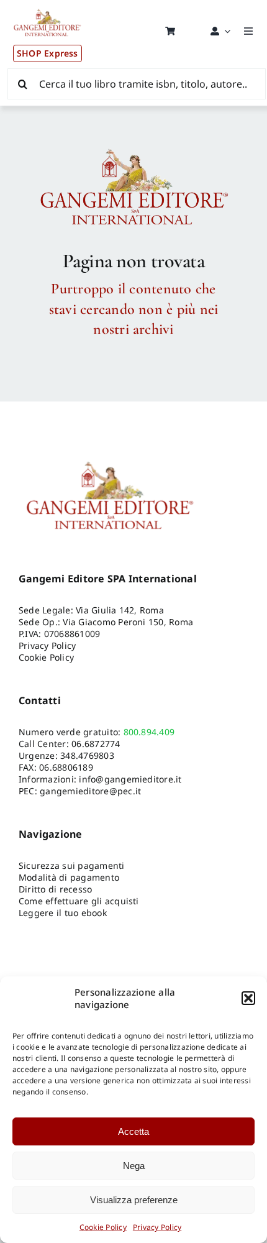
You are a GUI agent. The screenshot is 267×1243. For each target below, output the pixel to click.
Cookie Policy (103, 1227)
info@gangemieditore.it (130, 779)
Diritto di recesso (55, 889)
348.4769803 (87, 755)
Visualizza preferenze (134, 1200)
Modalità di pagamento (69, 877)
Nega (134, 1165)
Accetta (133, 1131)
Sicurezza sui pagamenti (72, 865)
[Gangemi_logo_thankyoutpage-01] (133, 148)
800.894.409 (149, 732)
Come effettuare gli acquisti (79, 901)
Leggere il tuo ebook (63, 913)
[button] (248, 998)
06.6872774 (95, 744)
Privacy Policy (157, 1227)
